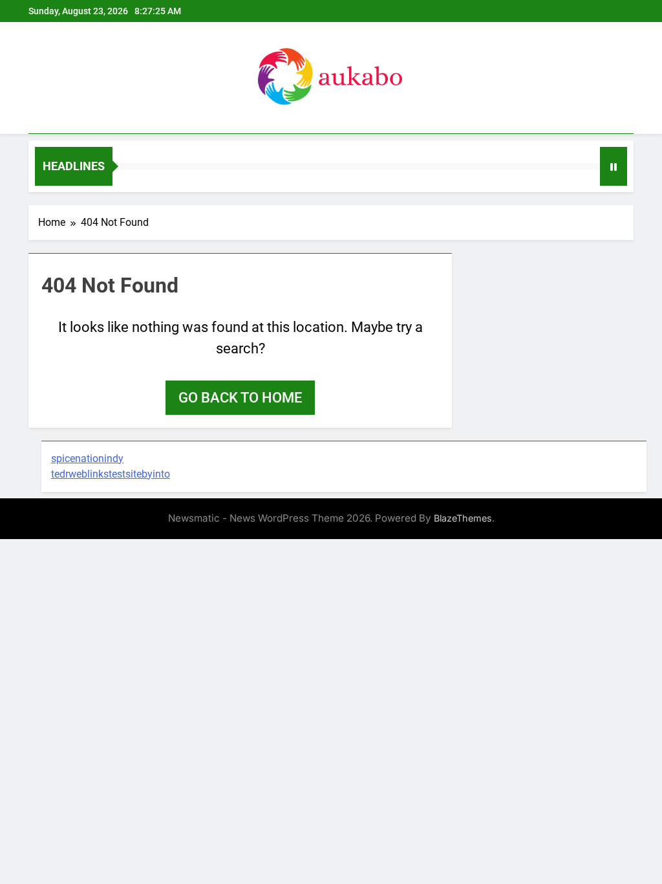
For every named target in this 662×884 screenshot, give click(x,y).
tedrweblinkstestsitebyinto (110, 474)
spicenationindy (87, 458)
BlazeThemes (463, 518)
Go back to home (240, 398)
